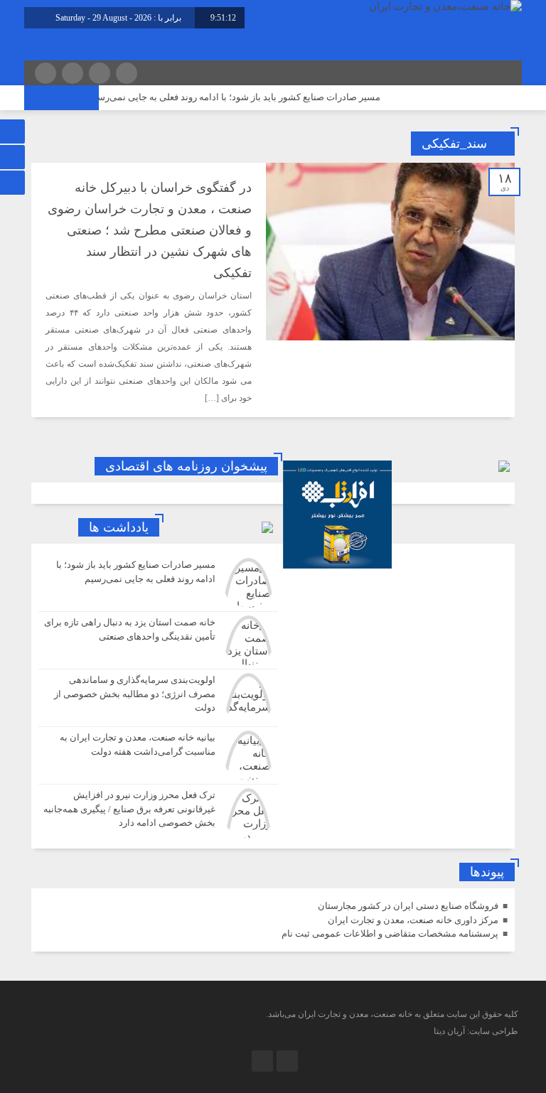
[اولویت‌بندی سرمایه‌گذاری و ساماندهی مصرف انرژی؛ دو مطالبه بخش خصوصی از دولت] (158, 697)
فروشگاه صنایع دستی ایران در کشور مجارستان (408, 905)
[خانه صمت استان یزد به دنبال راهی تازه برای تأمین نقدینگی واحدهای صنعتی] (158, 640)
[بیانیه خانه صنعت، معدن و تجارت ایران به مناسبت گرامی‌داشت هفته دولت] (158, 755)
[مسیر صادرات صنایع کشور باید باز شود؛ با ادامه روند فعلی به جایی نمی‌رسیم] (158, 582)
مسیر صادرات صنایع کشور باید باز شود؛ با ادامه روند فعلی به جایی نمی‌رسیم (248, 97)
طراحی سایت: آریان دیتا (476, 1031)
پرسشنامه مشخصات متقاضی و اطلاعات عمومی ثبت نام (390, 933)
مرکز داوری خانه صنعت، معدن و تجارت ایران (413, 920)
